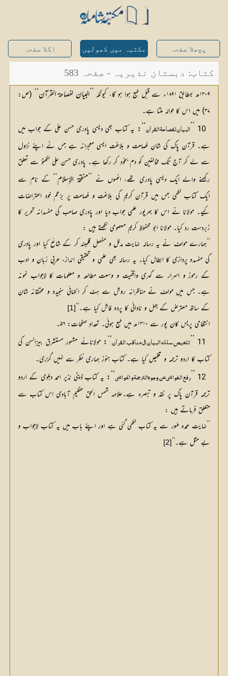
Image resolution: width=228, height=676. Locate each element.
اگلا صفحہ (40, 49)
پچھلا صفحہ (188, 49)
